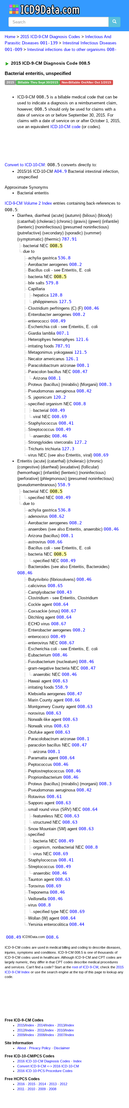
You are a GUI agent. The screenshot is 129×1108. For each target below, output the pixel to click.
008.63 (60, 680)
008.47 (79, 371)
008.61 (54, 796)
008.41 (66, 423)
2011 (40, 1030)
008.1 (83, 365)
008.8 (79, 403)
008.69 (59, 416)
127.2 (80, 442)
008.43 (64, 592)
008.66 (54, 541)
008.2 (75, 264)
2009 (21, 1035)
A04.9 (60, 171)
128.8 (56, 294)
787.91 (69, 239)
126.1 (72, 358)
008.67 (68, 610)
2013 (61, 1025)
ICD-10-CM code (65, 126)
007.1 (62, 333)
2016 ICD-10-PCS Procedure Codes (45, 1071)
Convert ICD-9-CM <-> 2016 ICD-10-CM (48, 1066)
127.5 (65, 301)
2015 (21, 1025)
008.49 (57, 320)
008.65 (55, 585)
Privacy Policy (40, 1048)
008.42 (83, 390)
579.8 (52, 282)
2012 (21, 1030)
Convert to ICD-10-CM (25, 164)
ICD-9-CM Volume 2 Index (28, 203)
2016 (21, 1084)
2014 (41, 1025)
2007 (61, 1035)
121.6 (82, 339)
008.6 (52, 937)
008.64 (60, 604)
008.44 (76, 924)
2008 (41, 1035)
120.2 (59, 397)
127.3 (68, 448)
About (21, 1048)
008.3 (105, 384)
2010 (60, 1030)
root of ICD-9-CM (85, 967)
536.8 (64, 257)
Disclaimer (62, 1048)
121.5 (80, 352)
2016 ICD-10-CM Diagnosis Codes (43, 1061)
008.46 (91, 308)
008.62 (56, 516)
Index (30, 1025)
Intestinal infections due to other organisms (72, 49)
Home (10, 36)
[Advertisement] (50, 145)
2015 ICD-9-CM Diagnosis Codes (50, 36)
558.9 (64, 484)
